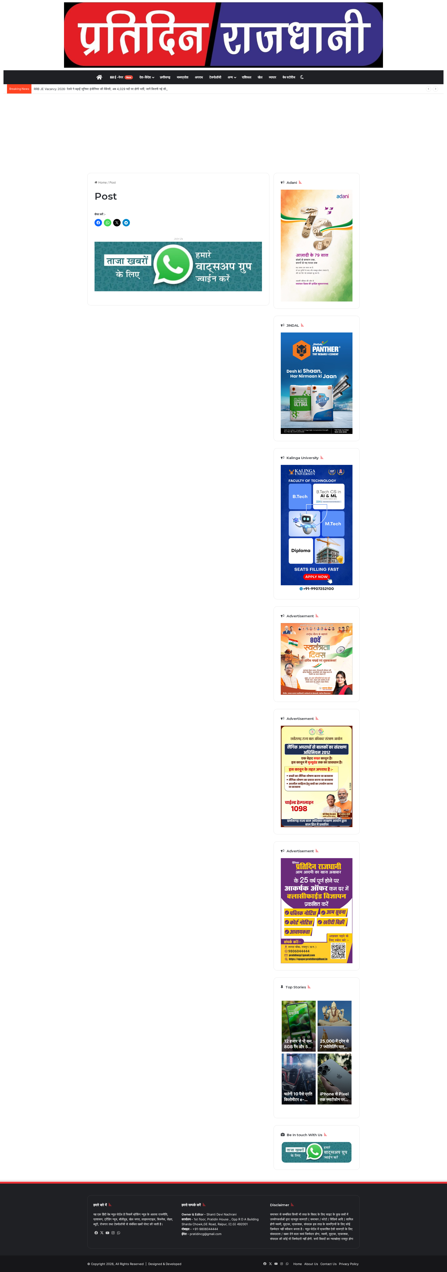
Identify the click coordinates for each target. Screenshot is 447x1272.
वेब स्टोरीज (289, 77)
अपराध (199, 77)
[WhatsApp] (118, 1233)
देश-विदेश (145, 77)
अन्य (230, 77)
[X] (102, 1233)
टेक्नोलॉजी (215, 77)
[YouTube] (107, 1233)
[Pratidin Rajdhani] (223, 35)
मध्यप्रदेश (182, 77)
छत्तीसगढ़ (165, 77)
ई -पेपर (122, 77)
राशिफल (246, 77)
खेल (260, 77)
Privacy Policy (349, 1264)
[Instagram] (113, 1233)
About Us (311, 1264)
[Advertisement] (223, 133)
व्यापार (272, 77)
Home (102, 182)
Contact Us (328, 1264)
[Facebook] (96, 1233)
